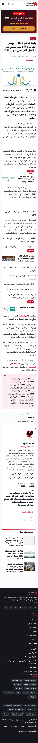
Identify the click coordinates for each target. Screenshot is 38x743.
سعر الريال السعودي (30, 684)
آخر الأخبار (32, 653)
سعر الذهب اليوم (9, 692)
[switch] (13, 4)
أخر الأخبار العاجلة (30, 657)
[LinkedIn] (20, 608)
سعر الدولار (17, 684)
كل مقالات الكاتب (26, 512)
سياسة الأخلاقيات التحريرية (16, 709)
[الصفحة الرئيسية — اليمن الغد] (31, 4)
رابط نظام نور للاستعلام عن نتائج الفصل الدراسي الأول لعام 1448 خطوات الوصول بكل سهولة (14, 541)
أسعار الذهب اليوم (17, 680)
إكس (32, 421)
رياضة (34, 640)
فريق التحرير (31, 709)
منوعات (33, 39)
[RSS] (6, 608)
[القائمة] (3, 4)
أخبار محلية (32, 627)
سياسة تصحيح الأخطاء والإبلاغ (12, 705)
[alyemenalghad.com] (31, 518)
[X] (30, 608)
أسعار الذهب (18, 688)
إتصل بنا (33, 667)
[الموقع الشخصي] (25, 518)
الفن (34, 631)
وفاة (18, 692)
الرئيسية (33, 649)
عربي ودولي (32, 623)
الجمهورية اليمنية (23, 421)
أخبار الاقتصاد (31, 635)
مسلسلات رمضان (30, 688)
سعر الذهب (32, 697)
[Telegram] (11, 608)
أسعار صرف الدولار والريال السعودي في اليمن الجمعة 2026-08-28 (19, 662)
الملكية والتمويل (30, 713)
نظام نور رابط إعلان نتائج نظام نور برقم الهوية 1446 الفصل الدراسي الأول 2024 (14, 554)
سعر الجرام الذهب (30, 680)
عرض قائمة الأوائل (17, 28)
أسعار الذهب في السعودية (27, 731)
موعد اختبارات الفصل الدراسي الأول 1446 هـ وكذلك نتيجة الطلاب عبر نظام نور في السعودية (14, 568)
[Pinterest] (16, 608)
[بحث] (8, 4)
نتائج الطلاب (24, 316)
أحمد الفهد (28, 89)
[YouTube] (25, 608)
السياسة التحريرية (30, 671)
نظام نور (28, 188)
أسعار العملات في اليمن (28, 726)
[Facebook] (35, 608)
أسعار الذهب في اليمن (29, 692)
